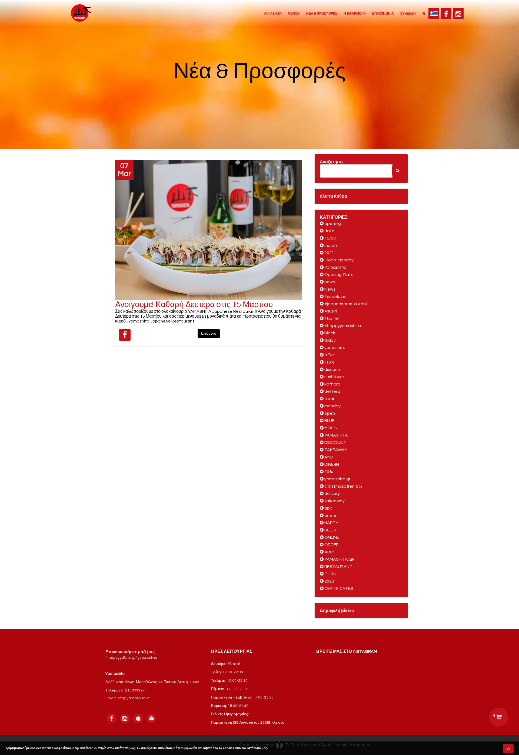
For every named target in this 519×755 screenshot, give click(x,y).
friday (330, 340)
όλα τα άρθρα (333, 196)
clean (329, 399)
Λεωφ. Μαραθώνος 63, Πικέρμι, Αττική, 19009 (162, 682)
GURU (330, 574)
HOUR (330, 530)
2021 (329, 253)
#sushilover (335, 296)
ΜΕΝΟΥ (294, 13)
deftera (332, 391)
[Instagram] (458, 13)
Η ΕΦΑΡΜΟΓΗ (355, 13)
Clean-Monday (339, 260)
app (328, 508)
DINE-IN (331, 464)
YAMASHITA (272, 13)
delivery (332, 493)
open (329, 413)
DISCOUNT (335, 442)
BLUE (329, 420)
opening (332, 223)
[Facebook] (446, 13)
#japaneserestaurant (346, 304)
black (329, 333)
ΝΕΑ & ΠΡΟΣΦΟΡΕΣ (321, 13)
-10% (329, 362)
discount (333, 369)
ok (508, 748)
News (329, 289)
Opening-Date (339, 274)
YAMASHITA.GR (339, 559)
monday (332, 406)
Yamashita (335, 267)
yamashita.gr (337, 479)
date (329, 231)
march (330, 245)
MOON (331, 428)
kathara (332, 384)
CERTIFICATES (338, 588)
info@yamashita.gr (133, 698)
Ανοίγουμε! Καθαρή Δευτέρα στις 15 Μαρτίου (194, 304)
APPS (329, 552)
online (330, 515)
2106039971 (136, 690)
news (329, 282)
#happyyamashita (342, 326)
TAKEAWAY (335, 450)
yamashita (334, 347)
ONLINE (331, 537)
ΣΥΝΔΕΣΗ (408, 13)
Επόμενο (208, 333)
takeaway (334, 501)
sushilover (334, 377)
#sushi (330, 311)
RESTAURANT (338, 566)
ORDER (331, 545)
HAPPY (331, 523)
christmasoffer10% (343, 486)
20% (328, 472)
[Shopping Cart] (423, 13)
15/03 (330, 238)
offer (329, 355)
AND (328, 457)
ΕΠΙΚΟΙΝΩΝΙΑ (383, 13)
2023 (329, 581)
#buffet (332, 318)
